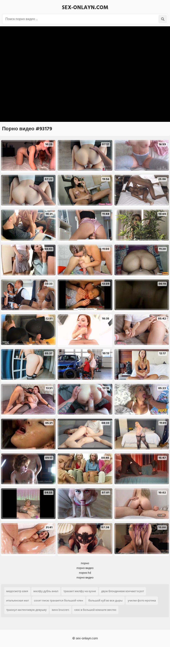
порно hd (85, 572)
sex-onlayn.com (85, 7)
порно (85, 563)
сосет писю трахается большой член (58, 600)
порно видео (85, 568)
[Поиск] (163, 19)
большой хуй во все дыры (105, 600)
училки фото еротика (142, 600)
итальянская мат (17, 600)
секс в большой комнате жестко (95, 609)
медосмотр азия (17, 591)
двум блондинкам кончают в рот (122, 591)
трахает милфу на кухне (79, 591)
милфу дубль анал (45, 591)
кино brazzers (60, 609)
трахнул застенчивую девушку (26, 609)
